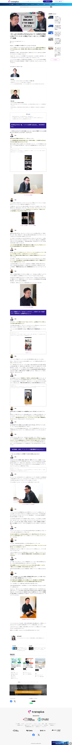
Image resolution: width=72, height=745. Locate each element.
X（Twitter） (14, 675)
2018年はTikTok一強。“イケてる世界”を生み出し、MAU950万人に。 (22, 116)
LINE (12, 672)
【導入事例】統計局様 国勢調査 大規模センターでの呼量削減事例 (58, 27)
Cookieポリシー (38, 726)
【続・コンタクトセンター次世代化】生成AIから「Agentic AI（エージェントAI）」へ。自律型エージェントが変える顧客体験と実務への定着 (58, 52)
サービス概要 (11, 4)
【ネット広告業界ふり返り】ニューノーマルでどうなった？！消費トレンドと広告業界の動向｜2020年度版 (28, 666)
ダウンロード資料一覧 (58, 1)
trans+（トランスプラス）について (37, 725)
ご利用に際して (52, 725)
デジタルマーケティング (27, 672)
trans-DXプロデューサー (58, 4)
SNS (17, 674)
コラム (38, 4)
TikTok (12, 42)
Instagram (13, 674)
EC (36, 673)
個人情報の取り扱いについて (29, 726)
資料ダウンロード (27, 725)
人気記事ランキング (20, 725)
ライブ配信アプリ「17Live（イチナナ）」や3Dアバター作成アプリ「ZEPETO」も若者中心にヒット (27, 117)
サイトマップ (44, 726)
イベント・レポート (25, 4)
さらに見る (55, 59)
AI (13, 42)
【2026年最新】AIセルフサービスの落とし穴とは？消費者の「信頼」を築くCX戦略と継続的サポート (58, 41)
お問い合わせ (48, 1)
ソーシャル (16, 672)
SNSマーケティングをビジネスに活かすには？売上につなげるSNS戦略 (16, 666)
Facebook (42, 676)
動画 (50, 4)
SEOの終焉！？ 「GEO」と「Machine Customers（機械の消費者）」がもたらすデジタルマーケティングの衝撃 (58, 19)
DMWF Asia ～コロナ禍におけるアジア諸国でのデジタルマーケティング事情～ (40, 667)
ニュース (32, 4)
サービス (17, 4)
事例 (44, 4)
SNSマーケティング (15, 678)
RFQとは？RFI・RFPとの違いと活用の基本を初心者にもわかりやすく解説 (58, 34)
